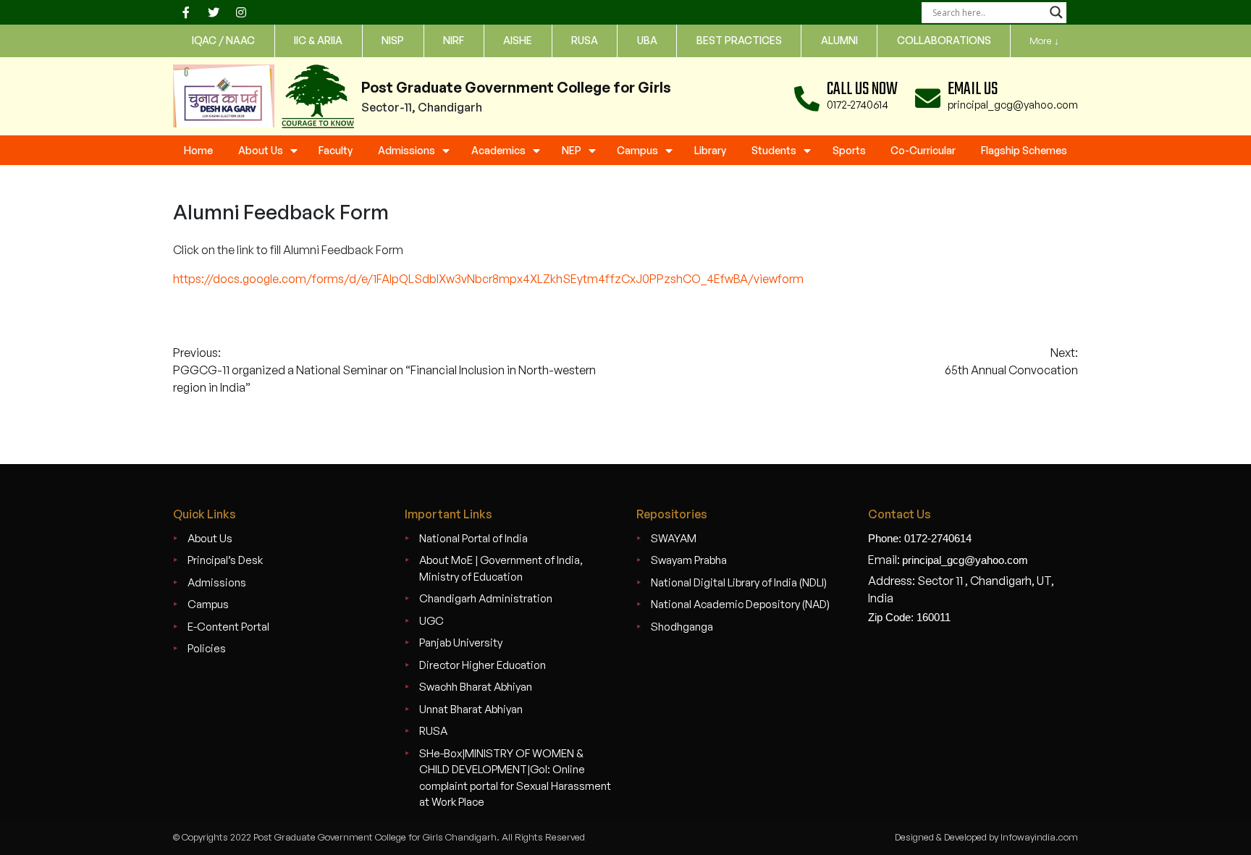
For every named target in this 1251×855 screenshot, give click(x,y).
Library (710, 150)
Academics (498, 150)
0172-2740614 (857, 104)
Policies (207, 648)
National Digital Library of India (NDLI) (739, 582)
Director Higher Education (482, 665)
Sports (849, 150)
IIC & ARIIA (318, 40)
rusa (584, 40)
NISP (393, 40)
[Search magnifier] (1056, 12)
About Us (260, 150)
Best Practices (739, 40)
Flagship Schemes (1024, 150)
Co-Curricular (923, 150)
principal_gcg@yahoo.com (1013, 104)
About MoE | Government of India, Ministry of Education (501, 568)
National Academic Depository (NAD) (740, 604)
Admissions (406, 150)
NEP (571, 150)
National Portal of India (473, 538)
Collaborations (944, 40)
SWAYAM (673, 538)
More (1044, 40)
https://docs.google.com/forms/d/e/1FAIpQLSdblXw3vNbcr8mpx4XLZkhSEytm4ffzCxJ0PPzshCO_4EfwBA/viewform (488, 278)
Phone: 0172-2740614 (920, 538)
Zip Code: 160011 (909, 617)
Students (773, 150)
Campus (637, 150)
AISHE (517, 40)
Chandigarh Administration (485, 598)
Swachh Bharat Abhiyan (475, 687)
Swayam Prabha (689, 560)
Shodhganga (682, 626)
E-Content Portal (228, 626)
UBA (647, 40)
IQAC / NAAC (223, 40)
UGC (431, 621)
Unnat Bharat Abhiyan (471, 709)
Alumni (839, 40)
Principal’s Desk (225, 560)
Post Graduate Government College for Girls (516, 87)
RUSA (433, 731)
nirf (453, 40)
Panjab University (460, 642)
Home (198, 150)
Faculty (336, 150)
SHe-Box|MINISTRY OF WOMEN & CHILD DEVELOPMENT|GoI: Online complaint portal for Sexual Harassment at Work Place (515, 777)
